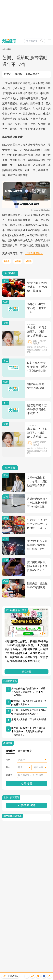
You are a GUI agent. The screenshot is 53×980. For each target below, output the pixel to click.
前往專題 (26, 671)
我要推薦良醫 (26, 805)
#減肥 (29, 261)
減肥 (9, 49)
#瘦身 (7, 261)
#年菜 (18, 261)
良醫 (4, 49)
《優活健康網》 (34, 253)
